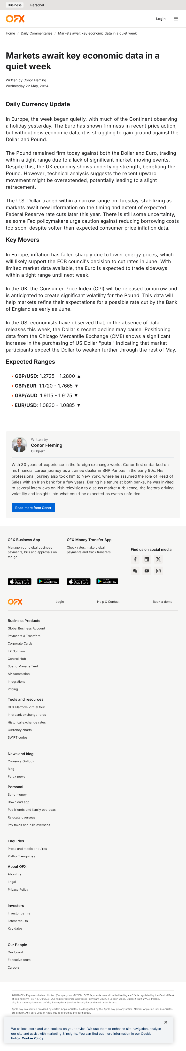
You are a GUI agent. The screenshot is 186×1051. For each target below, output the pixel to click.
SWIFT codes (18, 737)
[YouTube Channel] (146, 571)
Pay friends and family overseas (32, 809)
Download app (18, 802)
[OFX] (15, 19)
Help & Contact (108, 601)
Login (161, 19)
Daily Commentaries (36, 33)
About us (14, 874)
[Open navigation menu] (175, 18)
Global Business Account (26, 628)
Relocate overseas (21, 817)
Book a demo (162, 601)
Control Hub (17, 659)
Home (10, 33)
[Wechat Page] (135, 571)
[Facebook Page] (135, 559)
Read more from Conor (33, 508)
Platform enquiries (21, 856)
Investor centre (19, 913)
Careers (14, 967)
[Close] (165, 1022)
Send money (17, 794)
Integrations (16, 681)
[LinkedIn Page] (146, 559)
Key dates (15, 928)
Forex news (16, 776)
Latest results (18, 921)
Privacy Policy (18, 889)
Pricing (13, 689)
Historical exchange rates (27, 722)
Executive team (19, 960)
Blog (11, 769)
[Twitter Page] (158, 559)
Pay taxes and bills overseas (29, 825)
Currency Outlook (21, 761)
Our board (15, 952)
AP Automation (19, 674)
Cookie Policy (32, 1038)
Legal (12, 882)
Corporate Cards (20, 643)
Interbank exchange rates (27, 714)
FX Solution (16, 651)
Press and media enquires (27, 849)
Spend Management (23, 666)
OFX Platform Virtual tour (26, 707)
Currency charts (20, 730)
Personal (37, 5)
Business (15, 5)
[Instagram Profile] (158, 571)
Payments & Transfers (24, 636)
